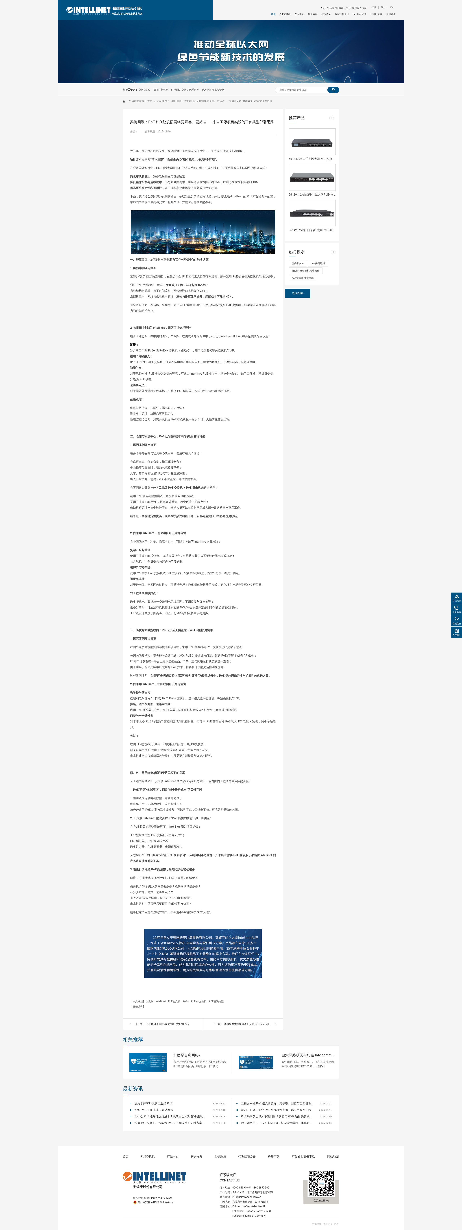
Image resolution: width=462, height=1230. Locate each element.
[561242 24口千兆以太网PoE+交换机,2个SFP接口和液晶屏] (312, 142)
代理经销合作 (342, 14)
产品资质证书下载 (303, 1156)
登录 (373, 7)
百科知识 (162, 101)
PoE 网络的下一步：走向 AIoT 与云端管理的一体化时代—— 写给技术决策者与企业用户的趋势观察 (277, 1123)
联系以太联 (376, 14)
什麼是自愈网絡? (187, 1055)
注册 (383, 7)
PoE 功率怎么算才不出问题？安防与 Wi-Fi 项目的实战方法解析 (277, 1116)
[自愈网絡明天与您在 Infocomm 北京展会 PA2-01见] (256, 1062)
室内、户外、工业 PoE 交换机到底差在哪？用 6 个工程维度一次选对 (277, 1110)
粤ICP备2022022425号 (159, 1198)
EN (391, 7)
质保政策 (326, 14)
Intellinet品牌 (359, 14)
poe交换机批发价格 (213, 89)
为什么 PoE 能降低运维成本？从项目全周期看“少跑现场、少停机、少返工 (170, 1116)
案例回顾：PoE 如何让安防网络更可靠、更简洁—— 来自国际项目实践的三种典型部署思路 (221, 101)
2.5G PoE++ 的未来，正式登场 (153, 1110)
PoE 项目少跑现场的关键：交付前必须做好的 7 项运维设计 (169, 1024)
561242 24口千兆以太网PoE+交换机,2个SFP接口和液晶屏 (312, 159)
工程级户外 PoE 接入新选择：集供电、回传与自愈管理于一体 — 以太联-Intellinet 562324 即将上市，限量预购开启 (277, 1103)
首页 (273, 14)
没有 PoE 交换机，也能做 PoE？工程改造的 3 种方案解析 (170, 1123)
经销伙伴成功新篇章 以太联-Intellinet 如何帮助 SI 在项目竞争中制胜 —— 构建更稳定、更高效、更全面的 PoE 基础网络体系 (247, 1024)
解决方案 (312, 14)
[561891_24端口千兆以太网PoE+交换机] (312, 177)
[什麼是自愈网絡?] (148, 1062)
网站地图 (333, 1156)
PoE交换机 (285, 14)
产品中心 (299, 14)
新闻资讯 (391, 14)
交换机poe (144, 89)
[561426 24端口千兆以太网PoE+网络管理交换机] (312, 213)
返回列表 (298, 293)
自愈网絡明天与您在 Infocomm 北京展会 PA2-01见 (308, 1055)
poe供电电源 (161, 89)
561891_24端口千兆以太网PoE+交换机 (312, 194)
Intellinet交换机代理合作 (185, 89)
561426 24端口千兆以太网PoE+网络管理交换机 (312, 230)
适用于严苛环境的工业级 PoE (153, 1103)
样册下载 (274, 1156)
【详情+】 (214, 1066)
